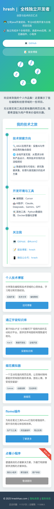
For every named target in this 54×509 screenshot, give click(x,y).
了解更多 (27, 438)
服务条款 (46, 498)
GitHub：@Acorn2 (25, 241)
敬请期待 (27, 480)
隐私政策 (34, 498)
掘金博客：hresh (24, 249)
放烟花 (27, 396)
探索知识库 (27, 351)
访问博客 (27, 305)
